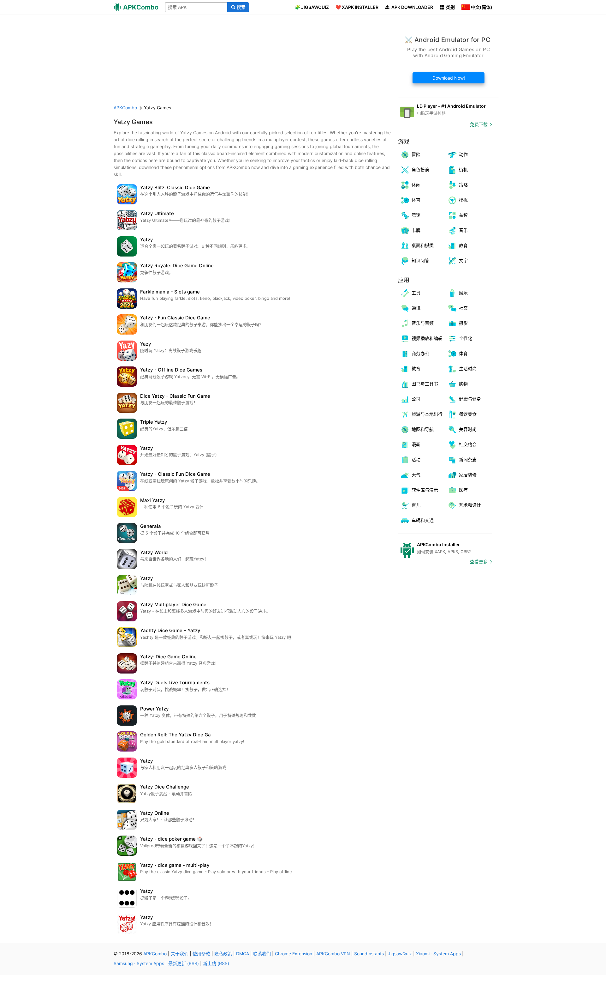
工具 (416, 292)
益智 (463, 215)
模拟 (463, 199)
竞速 (416, 215)
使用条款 (201, 953)
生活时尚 (468, 368)
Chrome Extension (293, 953)
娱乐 (463, 292)
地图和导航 (423, 429)
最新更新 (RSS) (183, 963)
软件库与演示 (425, 489)
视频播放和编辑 (427, 338)
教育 (463, 245)
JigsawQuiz (400, 953)
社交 (463, 308)
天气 (416, 474)
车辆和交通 (423, 520)
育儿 (416, 505)
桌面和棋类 (423, 245)
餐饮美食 (468, 414)
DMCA (242, 953)
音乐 (463, 230)
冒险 (416, 154)
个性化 (465, 338)
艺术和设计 (470, 505)
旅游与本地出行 (427, 414)
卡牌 (416, 230)
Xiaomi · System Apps (438, 953)
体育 (416, 199)
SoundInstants (369, 953)
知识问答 (420, 260)
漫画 (416, 444)
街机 (463, 169)
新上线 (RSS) (216, 963)
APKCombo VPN (333, 953)
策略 (463, 184)
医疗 (463, 489)
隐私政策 (223, 953)
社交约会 (468, 444)
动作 (463, 154)
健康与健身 (470, 399)
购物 (463, 383)
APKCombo (125, 107)
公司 (416, 399)
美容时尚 (468, 429)
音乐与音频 (423, 323)
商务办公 (420, 353)
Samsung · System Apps (139, 963)
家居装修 (468, 474)
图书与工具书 (425, 383)
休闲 (416, 184)
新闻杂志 (468, 459)
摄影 (463, 323)
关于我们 (179, 953)
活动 (416, 459)
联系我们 (262, 953)
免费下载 (479, 124)
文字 (463, 260)
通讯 (416, 308)
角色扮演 (420, 169)
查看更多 (479, 561)
